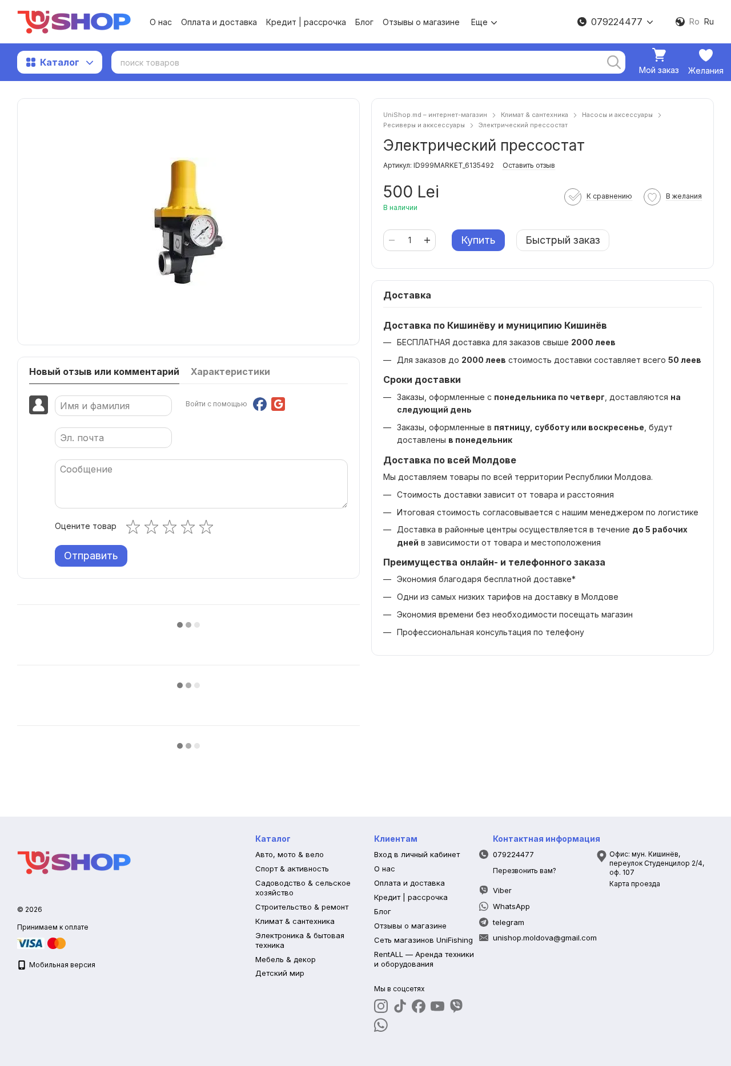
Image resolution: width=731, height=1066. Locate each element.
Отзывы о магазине (421, 22)
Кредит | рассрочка (306, 22)
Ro (694, 22)
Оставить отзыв (529, 165)
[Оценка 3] (172, 527)
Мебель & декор (285, 959)
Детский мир (279, 973)
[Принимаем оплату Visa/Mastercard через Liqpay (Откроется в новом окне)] (42, 942)
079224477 (616, 21)
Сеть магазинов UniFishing (423, 939)
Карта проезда (634, 883)
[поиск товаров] (614, 62)
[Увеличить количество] (427, 240)
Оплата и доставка (219, 22)
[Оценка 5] (208, 527)
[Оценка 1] (135, 527)
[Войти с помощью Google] (278, 404)
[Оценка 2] (153, 527)
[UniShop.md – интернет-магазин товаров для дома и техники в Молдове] (74, 861)
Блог (364, 22)
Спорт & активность (292, 868)
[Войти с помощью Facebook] (260, 404)
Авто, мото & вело (289, 854)
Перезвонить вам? (524, 870)
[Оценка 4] (190, 527)
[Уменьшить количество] (392, 240)
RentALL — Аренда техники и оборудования (424, 959)
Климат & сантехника (295, 921)
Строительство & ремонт (301, 906)
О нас (161, 22)
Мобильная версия (61, 964)
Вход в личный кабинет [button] (417, 854)
